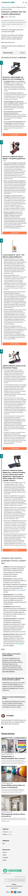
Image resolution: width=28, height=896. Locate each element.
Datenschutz (22, 876)
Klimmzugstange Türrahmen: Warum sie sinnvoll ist (13, 815)
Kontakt (4, 855)
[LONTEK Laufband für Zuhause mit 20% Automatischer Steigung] (15, 357)
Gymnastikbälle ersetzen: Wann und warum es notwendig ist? (13, 786)
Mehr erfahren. (22, 881)
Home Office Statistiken (8, 671)
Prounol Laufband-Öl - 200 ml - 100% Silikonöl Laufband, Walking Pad (13, 256)
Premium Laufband (20, 590)
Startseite (3, 7)
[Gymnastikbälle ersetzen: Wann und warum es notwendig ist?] (14, 781)
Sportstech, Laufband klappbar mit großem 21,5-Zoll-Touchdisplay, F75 (13, 78)
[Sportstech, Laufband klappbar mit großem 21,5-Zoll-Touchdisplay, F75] (15, 68)
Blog (8, 7)
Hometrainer (22, 631)
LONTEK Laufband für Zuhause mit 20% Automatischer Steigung (14, 367)
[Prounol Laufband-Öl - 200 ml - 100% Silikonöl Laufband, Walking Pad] (15, 246)
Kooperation (5, 857)
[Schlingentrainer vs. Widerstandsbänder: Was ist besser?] (14, 752)
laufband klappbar (19, 643)
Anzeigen (22, 52)
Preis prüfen (15, 134)
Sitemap (4, 860)
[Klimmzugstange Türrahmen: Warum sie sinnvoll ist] (14, 810)
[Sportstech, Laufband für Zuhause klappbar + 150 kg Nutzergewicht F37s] (15, 148)
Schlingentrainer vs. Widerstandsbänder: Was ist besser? (13, 757)
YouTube (4, 834)
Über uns (5, 852)
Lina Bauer (10, 716)
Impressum (17, 876)
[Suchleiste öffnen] (23, 3)
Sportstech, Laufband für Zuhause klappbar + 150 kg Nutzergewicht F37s (14, 157)
